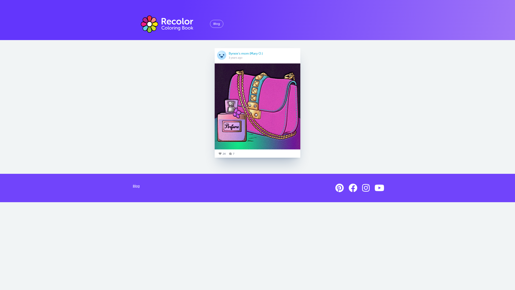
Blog (216, 24)
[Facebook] (353, 188)
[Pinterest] (339, 188)
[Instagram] (366, 188)
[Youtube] (379, 188)
